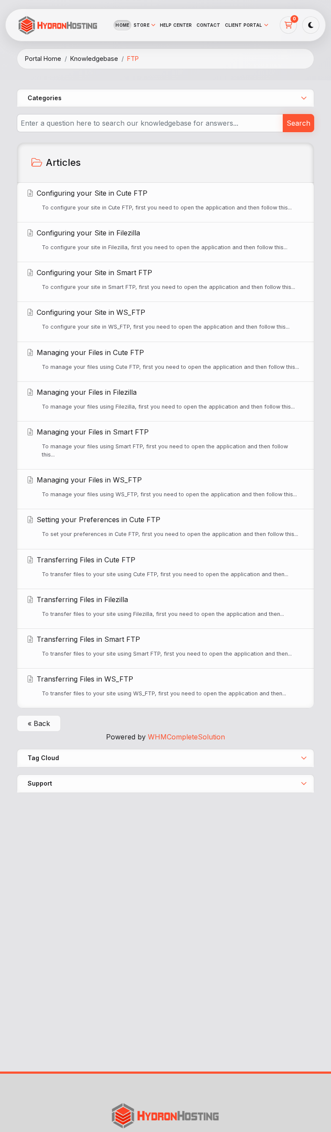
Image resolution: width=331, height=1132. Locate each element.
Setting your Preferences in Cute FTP (166, 526)
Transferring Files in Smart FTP (163, 646)
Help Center (176, 25)
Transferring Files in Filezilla (159, 606)
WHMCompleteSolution (186, 736)
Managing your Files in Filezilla (164, 399)
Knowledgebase (94, 58)
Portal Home (43, 58)
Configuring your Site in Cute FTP (163, 200)
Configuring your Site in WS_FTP (162, 319)
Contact (209, 25)
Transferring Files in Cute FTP (161, 566)
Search (298, 123)
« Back (39, 723)
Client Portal (243, 25)
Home (122, 25)
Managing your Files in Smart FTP (161, 443)
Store (142, 25)
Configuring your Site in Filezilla (160, 239)
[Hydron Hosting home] (58, 25)
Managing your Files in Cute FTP (166, 359)
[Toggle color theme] (310, 25)
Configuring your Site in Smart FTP (164, 279)
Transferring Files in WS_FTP (160, 686)
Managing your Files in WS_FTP (165, 487)
